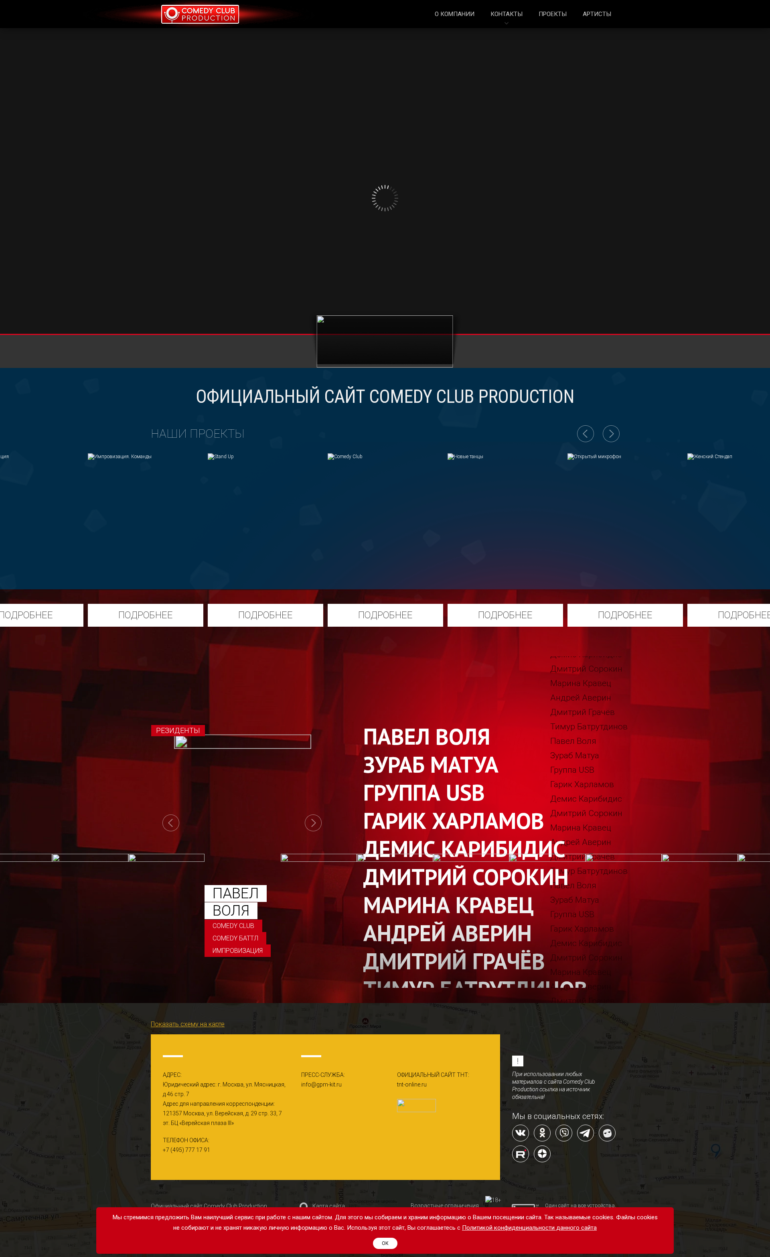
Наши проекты (198, 433)
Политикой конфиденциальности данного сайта (529, 1227)
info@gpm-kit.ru (321, 1084)
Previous (170, 822)
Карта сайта (328, 1206)
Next (313, 822)
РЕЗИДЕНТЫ (178, 730)
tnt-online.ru (412, 1084)
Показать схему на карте (188, 1024)
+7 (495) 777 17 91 (186, 1150)
